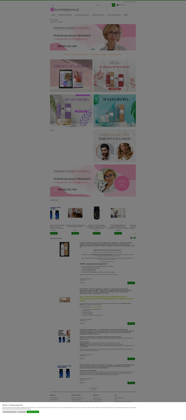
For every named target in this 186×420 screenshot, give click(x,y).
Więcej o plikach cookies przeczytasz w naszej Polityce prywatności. (16, 408)
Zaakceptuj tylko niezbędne (9, 411)
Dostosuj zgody (22, 411)
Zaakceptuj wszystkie (33, 411)
